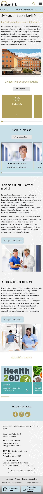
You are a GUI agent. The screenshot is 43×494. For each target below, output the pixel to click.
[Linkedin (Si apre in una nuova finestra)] (27, 414)
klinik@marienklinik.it (10, 443)
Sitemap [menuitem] (28, 483)
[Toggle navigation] (40, 3)
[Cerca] (34, 3)
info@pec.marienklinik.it (11, 446)
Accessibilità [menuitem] (36, 483)
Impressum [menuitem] (10, 479)
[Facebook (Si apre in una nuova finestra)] (15, 414)
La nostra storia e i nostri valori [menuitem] (21, 470)
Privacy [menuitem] (18, 479)
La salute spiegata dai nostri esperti (11, 389)
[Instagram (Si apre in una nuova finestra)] (21, 414)
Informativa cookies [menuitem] (29, 479)
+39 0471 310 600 (13, 441)
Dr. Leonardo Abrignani (17, 163)
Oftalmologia (17, 104)
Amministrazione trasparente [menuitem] (12, 483)
